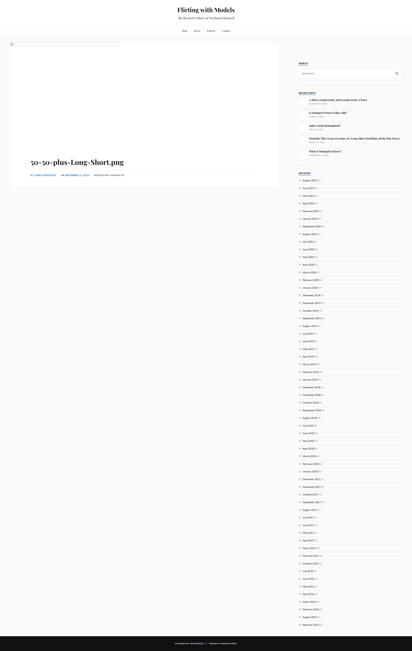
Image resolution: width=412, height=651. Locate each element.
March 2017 (309, 548)
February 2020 (311, 279)
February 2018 (311, 463)
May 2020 (308, 256)
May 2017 (308, 532)
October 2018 (310, 402)
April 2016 (308, 593)
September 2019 (312, 318)
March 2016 (309, 601)
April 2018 (308, 448)
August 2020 (310, 234)
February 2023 (311, 211)
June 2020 (308, 249)
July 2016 (308, 570)
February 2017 (311, 555)
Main (184, 30)
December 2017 (311, 479)
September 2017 (312, 502)
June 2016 (308, 578)
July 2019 (308, 333)
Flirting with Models (206, 10)
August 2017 (310, 509)
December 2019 (311, 295)
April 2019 (308, 356)
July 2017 (308, 517)
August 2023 (310, 180)
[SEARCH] (397, 73)
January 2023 (310, 218)
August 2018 (310, 417)
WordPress (197, 643)
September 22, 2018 (77, 175)
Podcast (211, 30)
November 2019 (312, 302)
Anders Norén (228, 643)
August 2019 (310, 325)
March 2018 (309, 456)
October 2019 (310, 310)
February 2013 (311, 624)
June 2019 (308, 341)
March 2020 (309, 272)
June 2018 (308, 433)
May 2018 (308, 440)
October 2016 (310, 563)
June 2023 (308, 188)
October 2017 (310, 494)
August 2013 (310, 616)
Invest (197, 30)
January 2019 (310, 379)
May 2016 (308, 586)
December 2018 (311, 387)
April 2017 (308, 540)
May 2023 (308, 195)
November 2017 (312, 486)
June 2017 (308, 525)
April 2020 (308, 264)
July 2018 (308, 425)
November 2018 (312, 394)
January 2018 (310, 471)
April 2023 (308, 203)
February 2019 (311, 371)
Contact (226, 30)
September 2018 (312, 410)
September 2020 (312, 226)
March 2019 (309, 364)
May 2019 (308, 348)
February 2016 (311, 609)
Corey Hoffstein (45, 175)
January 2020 (310, 287)
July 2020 (308, 241)
